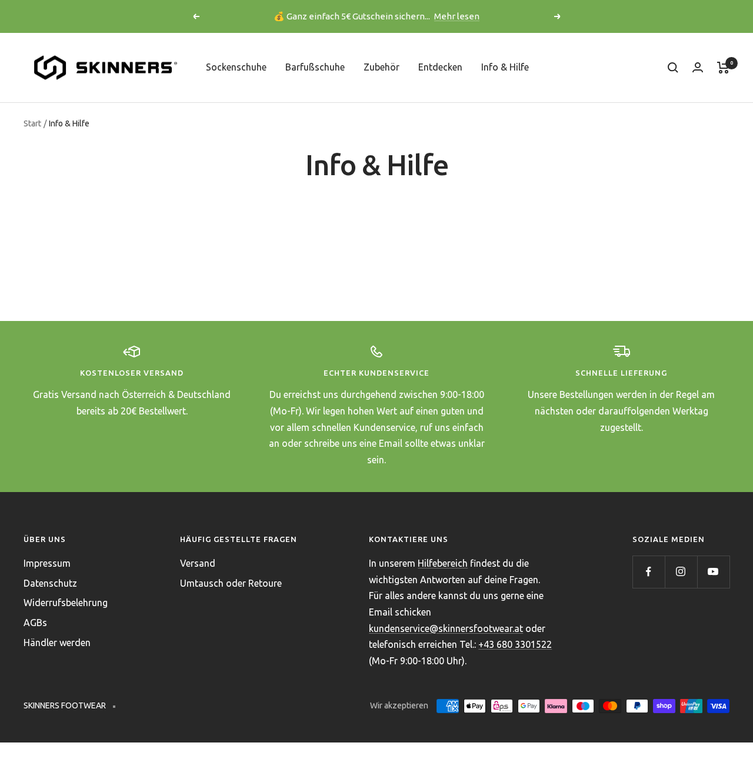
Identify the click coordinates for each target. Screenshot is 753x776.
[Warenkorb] (723, 67)
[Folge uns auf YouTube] (713, 572)
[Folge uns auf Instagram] (681, 572)
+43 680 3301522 (515, 644)
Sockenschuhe (236, 67)
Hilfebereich (443, 563)
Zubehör (381, 67)
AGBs (35, 622)
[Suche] (673, 67)
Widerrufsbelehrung (66, 602)
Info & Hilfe (505, 67)
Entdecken (440, 67)
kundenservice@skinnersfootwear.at (446, 628)
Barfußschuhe (315, 67)
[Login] (697, 67)
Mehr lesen (456, 16)
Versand (197, 563)
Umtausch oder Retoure (231, 583)
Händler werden (57, 642)
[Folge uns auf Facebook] (648, 572)
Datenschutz (50, 583)
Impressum (47, 563)
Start (32, 123)
